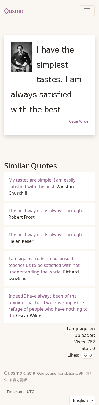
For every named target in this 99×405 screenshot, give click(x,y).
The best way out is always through (45, 235)
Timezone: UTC (20, 391)
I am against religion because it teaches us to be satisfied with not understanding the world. (44, 265)
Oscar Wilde (78, 121)
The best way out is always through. (46, 211)
